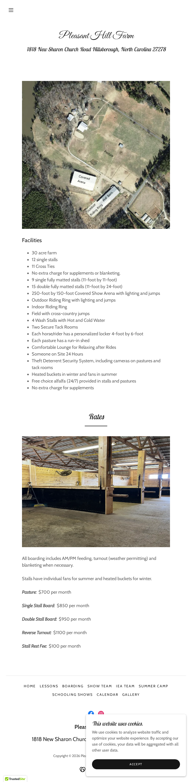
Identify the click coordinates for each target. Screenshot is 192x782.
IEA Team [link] (125, 686)
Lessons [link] (49, 686)
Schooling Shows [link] (72, 694)
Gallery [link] (131, 694)
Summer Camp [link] (153, 686)
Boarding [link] (73, 686)
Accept (136, 764)
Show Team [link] (100, 686)
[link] (96, 36)
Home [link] (30, 686)
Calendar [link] (107, 694)
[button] (11, 10)
